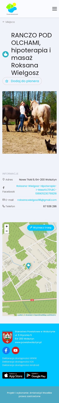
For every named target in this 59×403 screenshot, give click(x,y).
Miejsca (10, 22)
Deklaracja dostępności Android (20, 365)
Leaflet (20, 315)
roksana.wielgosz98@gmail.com (37, 200)
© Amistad (28, 315)
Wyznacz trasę (41, 227)
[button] (28, 266)
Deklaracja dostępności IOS (18, 361)
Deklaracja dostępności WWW (19, 358)
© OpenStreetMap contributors (44, 315)
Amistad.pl (36, 392)
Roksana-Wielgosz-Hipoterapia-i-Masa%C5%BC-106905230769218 (36, 189)
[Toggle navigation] (54, 8)
